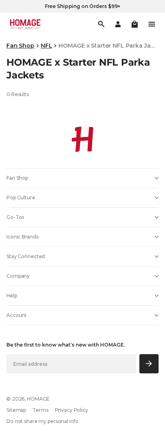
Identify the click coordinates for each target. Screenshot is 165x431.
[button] (134, 24)
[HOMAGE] (25, 24)
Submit (149, 363)
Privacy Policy (71, 410)
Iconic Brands (22, 237)
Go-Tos (15, 217)
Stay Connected (25, 256)
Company (18, 276)
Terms (40, 410)
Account (16, 315)
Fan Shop (20, 45)
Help (11, 296)
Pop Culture (20, 197)
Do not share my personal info (42, 421)
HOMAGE (38, 399)
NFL (46, 45)
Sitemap (16, 410)
